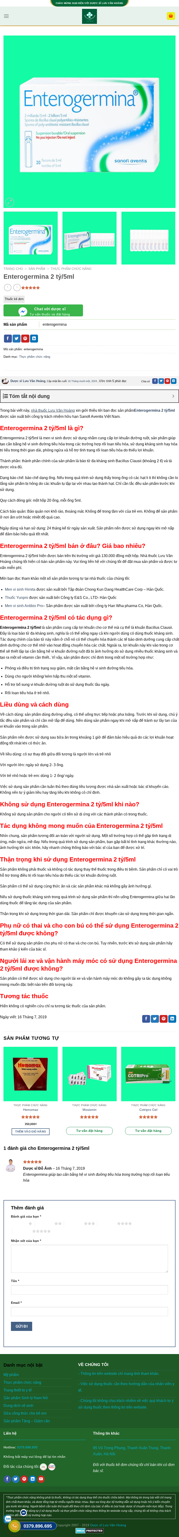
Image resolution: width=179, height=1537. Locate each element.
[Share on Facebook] (8, 339)
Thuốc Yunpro (16, 598)
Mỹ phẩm (11, 1375)
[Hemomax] (30, 1074)
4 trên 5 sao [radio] (107, 1223)
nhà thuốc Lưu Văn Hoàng (53, 410)
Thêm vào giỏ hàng (30, 1131)
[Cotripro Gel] (148, 1074)
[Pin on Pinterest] (25, 339)
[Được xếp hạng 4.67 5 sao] (30, 1117)
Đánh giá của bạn (26, 1216)
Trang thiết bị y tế (17, 1390)
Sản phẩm (36, 269)
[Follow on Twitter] (16, 1479)
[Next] (166, 121)
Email (16, 1303)
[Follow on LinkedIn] (32, 1479)
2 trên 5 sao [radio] (44, 1223)
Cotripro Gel (148, 1110)
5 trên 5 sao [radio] (22, 1231)
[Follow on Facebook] (7, 1479)
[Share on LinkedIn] (34, 339)
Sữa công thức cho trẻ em (24, 1413)
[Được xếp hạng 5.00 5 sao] (89, 1117)
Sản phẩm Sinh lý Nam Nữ (25, 1398)
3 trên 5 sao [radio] (74, 1223)
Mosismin (89, 1110)
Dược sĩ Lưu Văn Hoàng (27, 381)
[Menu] (6, 16)
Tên (15, 1281)
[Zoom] (9, 202)
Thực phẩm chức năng (71, 269)
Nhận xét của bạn (26, 1241)
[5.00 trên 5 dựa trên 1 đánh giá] (30, 288)
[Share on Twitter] (17, 339)
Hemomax (30, 1110)
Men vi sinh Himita (20, 589)
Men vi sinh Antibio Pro (24, 606)
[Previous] (13, 121)
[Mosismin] (89, 1074)
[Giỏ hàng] (171, 16)
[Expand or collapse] (173, 396)
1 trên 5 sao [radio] (18, 1223)
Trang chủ (13, 269)
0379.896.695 (27, 1447)
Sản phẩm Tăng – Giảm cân (26, 1421)
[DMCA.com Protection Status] (90, 1530)
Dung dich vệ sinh (18, 1406)
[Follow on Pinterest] (24, 1479)
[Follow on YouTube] (41, 1479)
